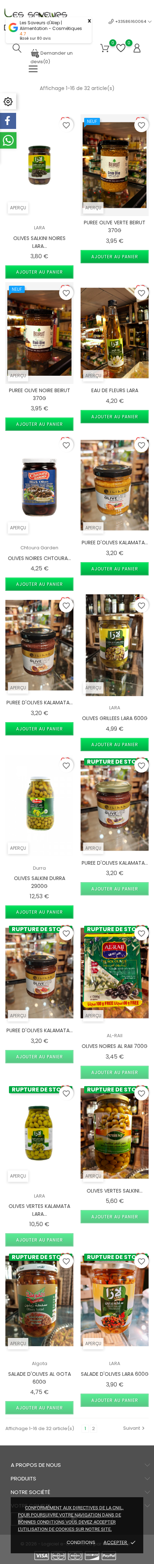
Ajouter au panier (39, 272)
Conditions (81, 1542)
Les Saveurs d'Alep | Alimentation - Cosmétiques (51, 25)
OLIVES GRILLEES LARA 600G (115, 718)
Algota (39, 1363)
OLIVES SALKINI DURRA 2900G (39, 882)
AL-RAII (114, 1035)
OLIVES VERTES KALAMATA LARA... (39, 1210)
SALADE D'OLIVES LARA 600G (115, 1374)
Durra (39, 868)
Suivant (134, 1428)
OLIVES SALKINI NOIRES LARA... (39, 242)
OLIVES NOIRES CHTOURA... (39, 558)
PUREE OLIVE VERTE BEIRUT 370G (114, 226)
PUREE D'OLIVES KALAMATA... (115, 542)
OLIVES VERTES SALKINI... (115, 1190)
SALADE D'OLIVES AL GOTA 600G (39, 1377)
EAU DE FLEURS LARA (114, 390)
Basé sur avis (35, 38)
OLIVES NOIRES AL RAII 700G (115, 1046)
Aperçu (18, 208)
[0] (104, 48)
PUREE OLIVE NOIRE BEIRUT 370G (39, 394)
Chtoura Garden (39, 547)
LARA (39, 227)
